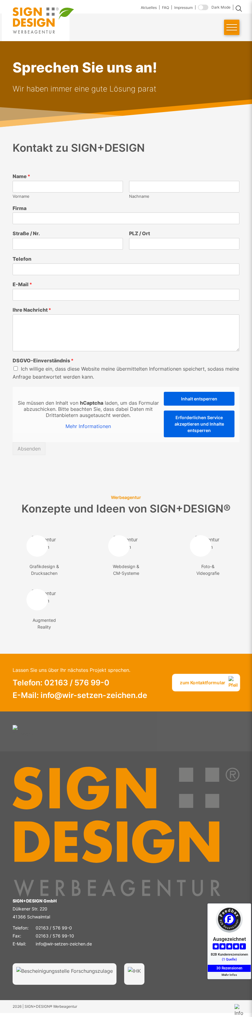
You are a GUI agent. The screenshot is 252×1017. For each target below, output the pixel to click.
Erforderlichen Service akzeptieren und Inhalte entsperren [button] (199, 424)
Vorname (21, 196)
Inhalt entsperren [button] (199, 398)
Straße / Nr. (26, 233)
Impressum (183, 7)
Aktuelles (149, 7)
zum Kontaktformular (202, 682)
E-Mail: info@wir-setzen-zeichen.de (80, 695)
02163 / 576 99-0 (54, 927)
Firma (19, 208)
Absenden (29, 449)
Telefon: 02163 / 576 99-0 (61, 683)
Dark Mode (220, 7)
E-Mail (22, 284)
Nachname (139, 196)
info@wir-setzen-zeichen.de (64, 943)
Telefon (22, 259)
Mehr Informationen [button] (88, 426)
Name (21, 176)
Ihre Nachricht (32, 310)
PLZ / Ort (139, 233)
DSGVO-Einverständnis (43, 360)
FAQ (165, 7)
